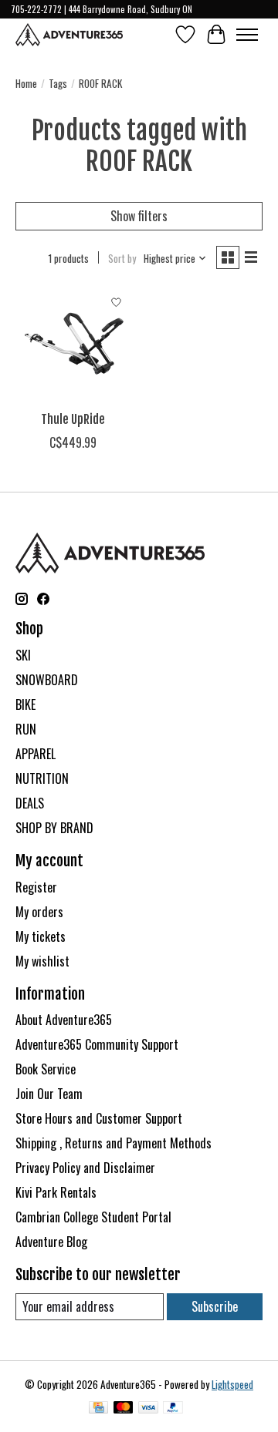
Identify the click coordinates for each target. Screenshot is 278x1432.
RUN (25, 729)
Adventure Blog (51, 1241)
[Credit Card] (98, 1409)
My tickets (40, 936)
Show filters (139, 216)
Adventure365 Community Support (96, 1044)
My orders (39, 912)
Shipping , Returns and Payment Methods (113, 1143)
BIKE (25, 704)
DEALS (29, 803)
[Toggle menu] (247, 34)
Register (36, 887)
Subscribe (215, 1306)
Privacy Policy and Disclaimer (85, 1167)
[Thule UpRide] (73, 345)
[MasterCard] (124, 1409)
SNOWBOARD (46, 680)
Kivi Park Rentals (56, 1192)
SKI (23, 655)
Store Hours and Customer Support (98, 1118)
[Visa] (148, 1409)
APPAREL (35, 754)
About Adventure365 (63, 1019)
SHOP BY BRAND (54, 828)
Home (26, 83)
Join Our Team (49, 1093)
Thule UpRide (73, 419)
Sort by (122, 258)
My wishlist (42, 961)
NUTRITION (42, 778)
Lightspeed (232, 1384)
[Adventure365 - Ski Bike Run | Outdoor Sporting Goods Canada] (69, 34)
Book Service (45, 1069)
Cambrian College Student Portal (93, 1217)
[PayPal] (173, 1409)
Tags (58, 83)
